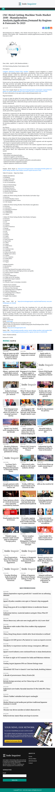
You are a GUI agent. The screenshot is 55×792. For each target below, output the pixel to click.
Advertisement (33, 761)
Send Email (10, 321)
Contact (31, 763)
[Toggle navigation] (3, 9)
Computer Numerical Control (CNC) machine (15, 71)
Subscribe (14, 780)
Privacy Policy (32, 758)
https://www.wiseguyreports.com (17, 327)
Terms (30, 756)
